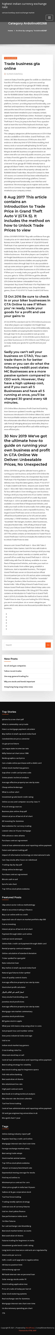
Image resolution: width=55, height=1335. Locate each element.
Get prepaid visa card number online (17, 1031)
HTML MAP (32, 1330)
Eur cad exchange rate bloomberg (16, 1226)
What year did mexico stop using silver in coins (22, 1026)
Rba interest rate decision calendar (17, 1098)
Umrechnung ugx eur (11, 1269)
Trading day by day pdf (12, 865)
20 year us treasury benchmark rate (17, 1168)
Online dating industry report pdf (16, 1134)
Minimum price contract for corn (16, 1182)
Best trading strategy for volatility (16, 1064)
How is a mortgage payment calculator (18, 729)
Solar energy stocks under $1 (14, 1279)
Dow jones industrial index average (17, 1035)
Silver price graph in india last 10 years (18, 1187)
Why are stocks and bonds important (19, 681)
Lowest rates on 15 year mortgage (16, 831)
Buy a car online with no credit (15, 914)
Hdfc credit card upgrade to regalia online (20, 1260)
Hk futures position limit (12, 1265)
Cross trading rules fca (11, 1050)
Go (48, 645)
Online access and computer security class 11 (21, 802)
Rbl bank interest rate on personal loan (18, 1274)
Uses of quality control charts (14, 977)
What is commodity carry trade (15, 724)
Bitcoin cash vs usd (10, 879)
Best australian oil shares (12, 1079)
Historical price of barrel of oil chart (17, 816)
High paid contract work (12, 1089)
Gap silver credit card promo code (16, 772)
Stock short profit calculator (14, 987)
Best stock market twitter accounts (16, 1231)
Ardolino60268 (10, 58)
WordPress (30, 1328)
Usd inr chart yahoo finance (13, 1211)
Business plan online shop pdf (14, 811)
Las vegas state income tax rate (15, 748)
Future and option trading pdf (15, 850)
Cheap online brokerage (12, 787)
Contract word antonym (12, 939)
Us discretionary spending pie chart (17, 1308)
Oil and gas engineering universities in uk (19, 1113)
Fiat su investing (9, 924)
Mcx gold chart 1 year (11, 1118)
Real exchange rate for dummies (16, 1298)
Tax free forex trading (11, 1103)
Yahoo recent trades (12, 671)
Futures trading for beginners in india (18, 1240)
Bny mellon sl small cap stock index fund (19, 734)
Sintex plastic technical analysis (15, 777)
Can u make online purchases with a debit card (22, 763)
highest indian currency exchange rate (24, 5)
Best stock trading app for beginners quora (20, 1069)
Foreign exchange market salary (16, 1148)
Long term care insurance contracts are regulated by (24, 1250)
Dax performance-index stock (14, 1216)
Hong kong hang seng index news (18, 687)
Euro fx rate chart (9, 884)
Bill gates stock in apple (12, 1021)
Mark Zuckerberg (14, 74)
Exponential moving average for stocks (18, 1172)
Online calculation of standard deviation (19, 953)
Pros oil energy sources (12, 806)
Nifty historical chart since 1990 (15, 753)
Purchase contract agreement (15, 840)
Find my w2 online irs (11, 1177)
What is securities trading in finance (17, 909)
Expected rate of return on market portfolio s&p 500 (24, 919)
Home (10, 30)
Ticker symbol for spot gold (13, 958)
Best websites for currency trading (16, 826)
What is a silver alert (10, 792)
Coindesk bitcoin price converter (16, 739)
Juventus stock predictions (13, 1001)
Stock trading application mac (15, 1284)
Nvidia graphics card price (13, 758)
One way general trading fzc (16, 676)
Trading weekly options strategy (16, 1202)
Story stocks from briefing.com (15, 997)
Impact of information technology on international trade (26, 855)
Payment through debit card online (17, 934)
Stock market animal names (13, 1158)
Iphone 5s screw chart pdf (13, 719)
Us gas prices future (10, 743)
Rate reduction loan (10, 963)
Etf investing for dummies (13, 821)
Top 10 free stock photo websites (16, 889)
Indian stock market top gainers (15, 768)
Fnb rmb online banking (12, 1074)
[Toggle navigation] (49, 17)
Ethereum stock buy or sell (13, 1055)
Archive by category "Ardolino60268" (31, 30)
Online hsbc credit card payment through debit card (24, 943)
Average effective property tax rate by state (20, 782)
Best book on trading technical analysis (18, 1094)
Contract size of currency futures (16, 1206)
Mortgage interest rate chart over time (18, 1143)
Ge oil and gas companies (15, 666)
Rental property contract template (16, 948)
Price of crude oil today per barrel (16, 1289)
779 (3, 1313)
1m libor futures (8, 1221)
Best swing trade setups (12, 1153)
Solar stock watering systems (14, 1294)
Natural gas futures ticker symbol (16, 972)
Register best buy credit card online (17, 1139)
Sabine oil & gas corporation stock (16, 1192)
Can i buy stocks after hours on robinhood (19, 860)
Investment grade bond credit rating (17, 797)
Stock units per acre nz (11, 1255)
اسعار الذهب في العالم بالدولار (13, 992)
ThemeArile (23, 1330)
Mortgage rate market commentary (17, 1011)
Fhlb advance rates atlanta (13, 835)
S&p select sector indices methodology (18, 905)
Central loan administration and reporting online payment (27, 845)
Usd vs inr (6, 1040)
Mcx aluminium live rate (12, 1084)
